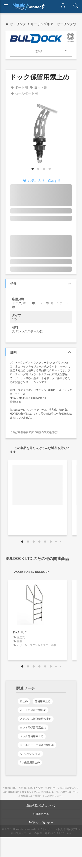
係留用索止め (43, 701)
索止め (24, 701)
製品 (38, 51)
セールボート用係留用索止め (37, 745)
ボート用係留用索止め (33, 710)
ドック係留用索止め (32, 736)
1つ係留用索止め (30, 762)
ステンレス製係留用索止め (35, 719)
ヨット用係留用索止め (33, 727)
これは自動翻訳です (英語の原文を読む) (34, 432)
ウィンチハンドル (30, 753)
